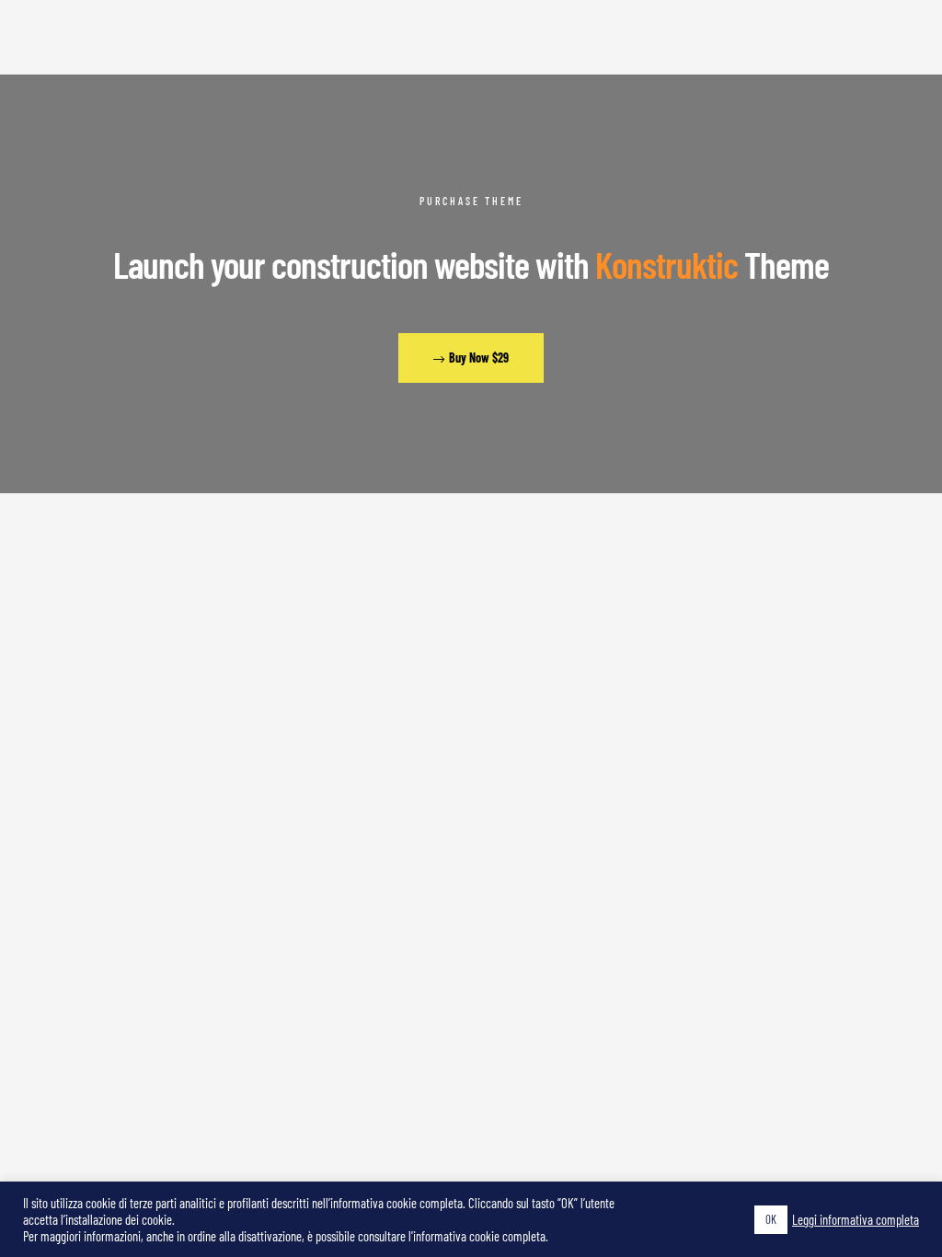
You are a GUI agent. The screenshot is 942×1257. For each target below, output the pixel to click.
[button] (471, 358)
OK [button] (770, 1219)
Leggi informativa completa (855, 1219)
